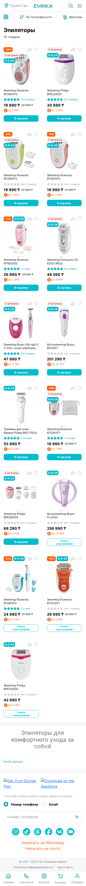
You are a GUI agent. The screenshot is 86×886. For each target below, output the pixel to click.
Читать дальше (13, 761)
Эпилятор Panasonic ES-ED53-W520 (63, 261)
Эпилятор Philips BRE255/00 (14, 687)
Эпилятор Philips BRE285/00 (14, 515)
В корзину (21, 118)
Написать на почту (43, 848)
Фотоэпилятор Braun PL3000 (61, 515)
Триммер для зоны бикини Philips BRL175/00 (20, 430)
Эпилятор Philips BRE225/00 (58, 92)
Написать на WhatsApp (43, 843)
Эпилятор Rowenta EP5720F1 (59, 601)
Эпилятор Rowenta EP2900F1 (59, 430)
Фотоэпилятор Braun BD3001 (61, 346)
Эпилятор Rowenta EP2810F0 (59, 177)
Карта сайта (64, 867)
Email (53, 804)
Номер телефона (24, 804)
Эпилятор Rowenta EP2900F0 (16, 92)
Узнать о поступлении (64, 542)
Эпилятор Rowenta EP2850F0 (16, 177)
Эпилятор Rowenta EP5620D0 (16, 261)
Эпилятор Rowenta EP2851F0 (16, 601)
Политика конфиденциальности (33, 867)
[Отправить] (76, 817)
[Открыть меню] (79, 5)
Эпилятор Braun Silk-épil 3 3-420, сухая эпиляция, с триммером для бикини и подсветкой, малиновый (21, 346)
